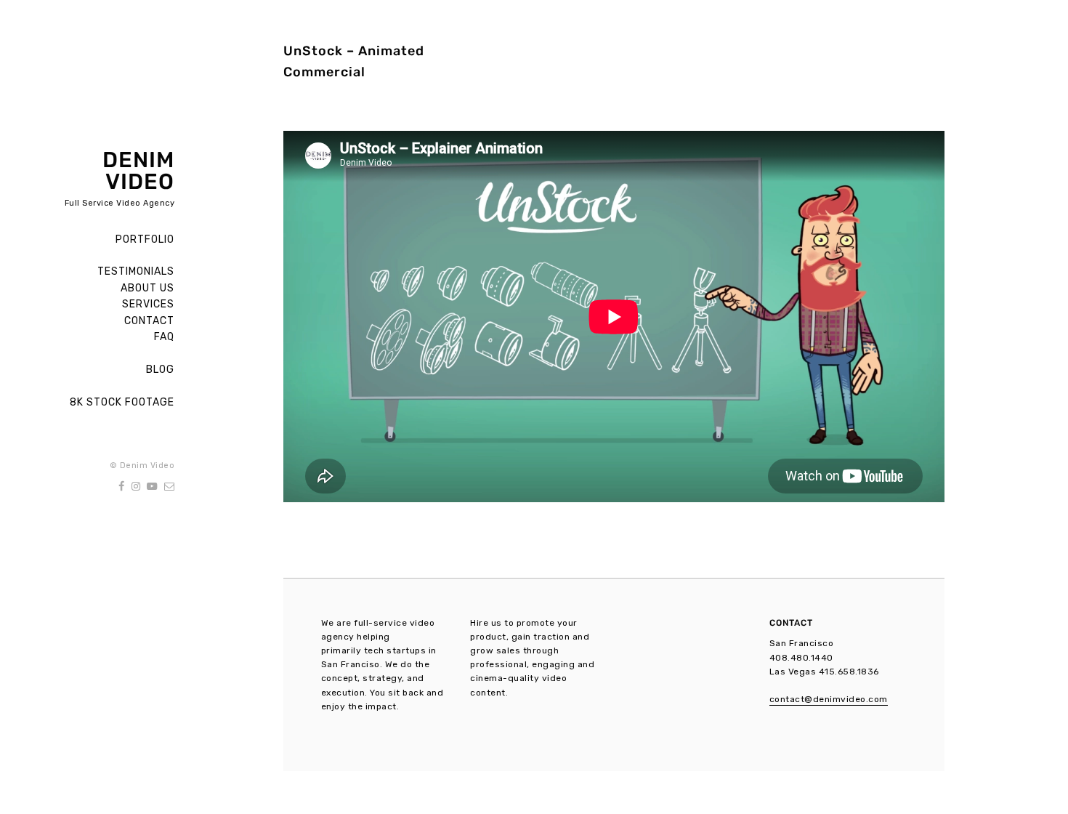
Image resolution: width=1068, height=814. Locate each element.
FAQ (164, 337)
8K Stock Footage (122, 402)
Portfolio (145, 239)
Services (148, 304)
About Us (147, 288)
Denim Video (138, 171)
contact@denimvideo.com (828, 699)
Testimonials (135, 271)
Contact (149, 321)
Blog (160, 369)
